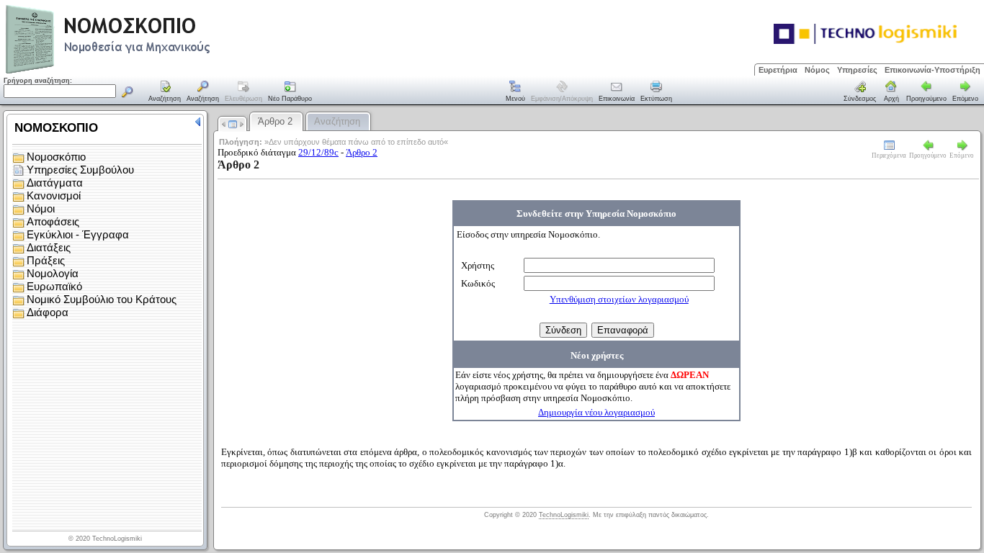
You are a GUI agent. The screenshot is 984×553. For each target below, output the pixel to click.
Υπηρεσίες (857, 70)
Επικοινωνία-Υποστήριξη (932, 70)
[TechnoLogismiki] (164, 72)
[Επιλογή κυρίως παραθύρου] (165, 92)
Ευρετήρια (778, 70)
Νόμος (817, 70)
